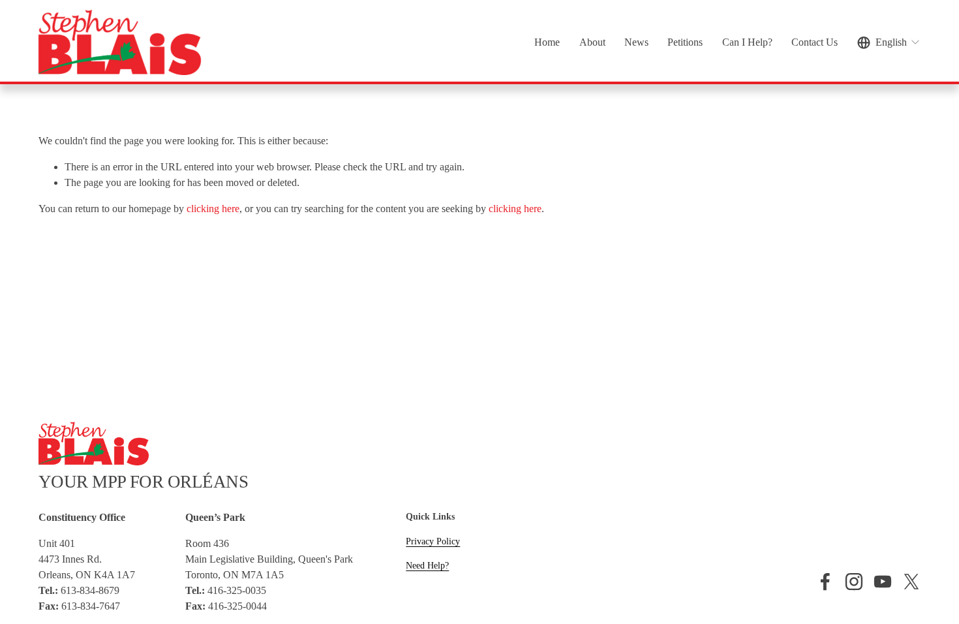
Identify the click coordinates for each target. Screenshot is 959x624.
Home (547, 42)
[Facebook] (825, 581)
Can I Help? (747, 42)
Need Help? (427, 565)
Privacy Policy (433, 541)
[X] (911, 581)
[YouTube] (883, 581)
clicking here (213, 208)
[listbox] (889, 42)
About (592, 42)
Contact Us (814, 42)
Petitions (685, 42)
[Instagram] (854, 581)
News (636, 42)
